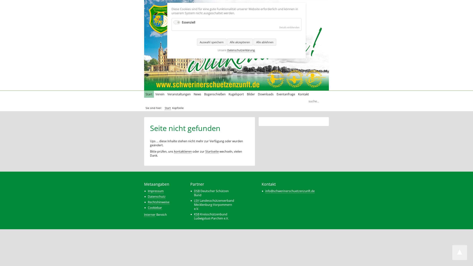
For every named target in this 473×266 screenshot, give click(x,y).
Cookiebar (155, 208)
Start (168, 108)
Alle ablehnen (264, 42)
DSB (197, 191)
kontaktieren (183, 151)
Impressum (156, 191)
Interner (150, 215)
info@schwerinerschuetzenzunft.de (290, 191)
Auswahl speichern (212, 42)
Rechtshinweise (158, 202)
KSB (196, 214)
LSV (196, 201)
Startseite (212, 151)
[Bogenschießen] (295, 85)
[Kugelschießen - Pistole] (276, 85)
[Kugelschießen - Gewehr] (315, 85)
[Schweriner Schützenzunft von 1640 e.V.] (161, 33)
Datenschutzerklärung (241, 50)
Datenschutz (157, 197)
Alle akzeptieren (240, 42)
